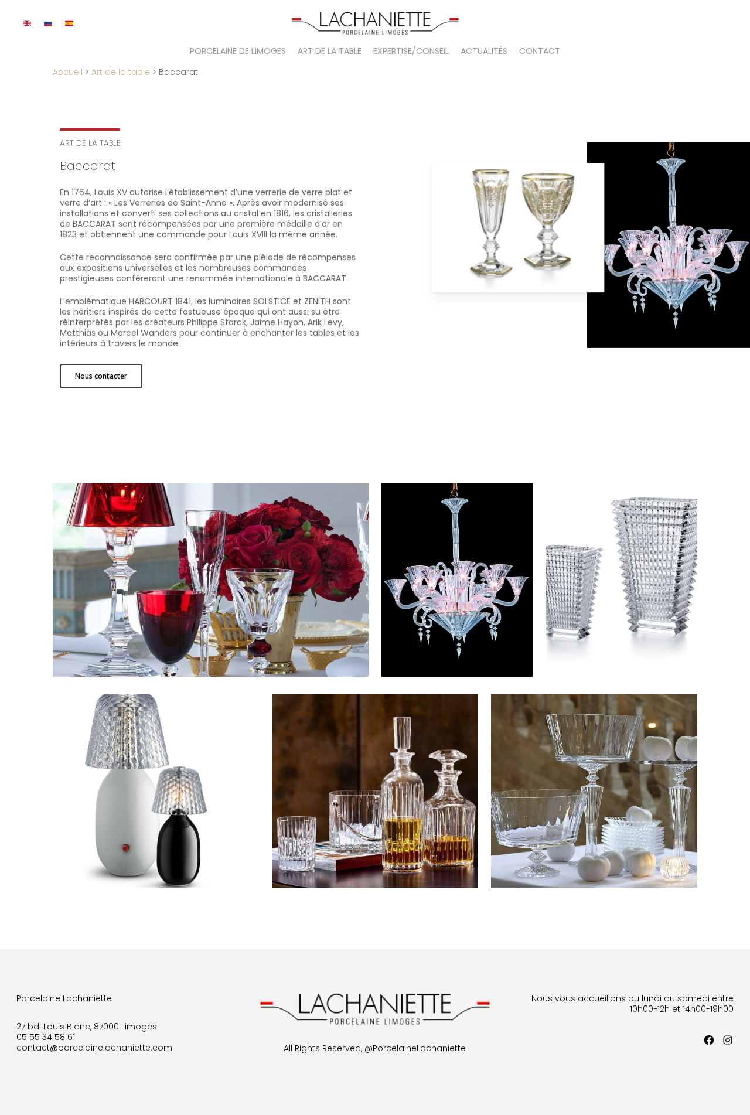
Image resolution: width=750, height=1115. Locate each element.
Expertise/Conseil (411, 52)
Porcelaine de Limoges (238, 52)
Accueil (68, 72)
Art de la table (330, 52)
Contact (539, 52)
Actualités (484, 52)
